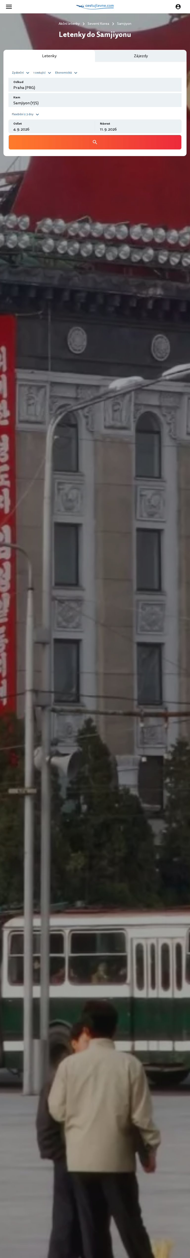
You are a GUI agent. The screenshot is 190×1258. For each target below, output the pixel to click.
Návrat (105, 124)
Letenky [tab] (49, 56)
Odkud (18, 82)
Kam (16, 97)
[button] (21, 72)
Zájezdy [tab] (141, 56)
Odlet (17, 124)
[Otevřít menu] (10, 6)
